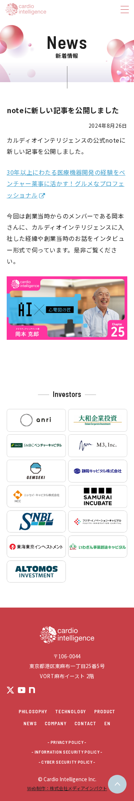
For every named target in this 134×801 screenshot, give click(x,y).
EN (107, 723)
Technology (70, 711)
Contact (85, 723)
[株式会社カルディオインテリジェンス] (57, 9)
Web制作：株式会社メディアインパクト (67, 788)
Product (104, 711)
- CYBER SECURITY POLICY (66, 762)
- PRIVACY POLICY (65, 742)
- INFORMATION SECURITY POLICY (65, 752)
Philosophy (33, 711)
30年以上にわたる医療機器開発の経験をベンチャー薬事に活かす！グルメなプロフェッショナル (66, 183)
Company (55, 723)
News (30, 723)
